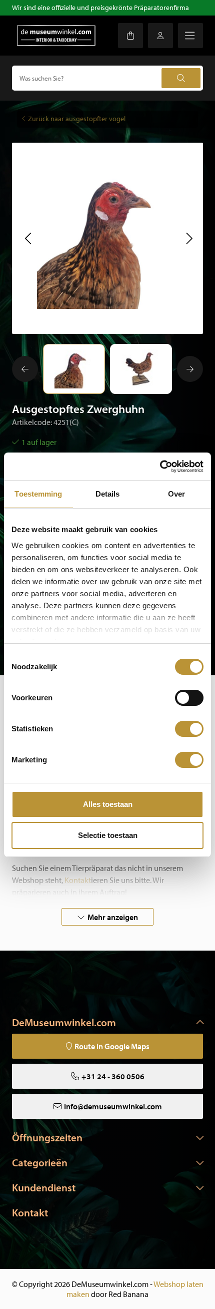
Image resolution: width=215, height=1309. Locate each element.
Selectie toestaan (108, 835)
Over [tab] (176, 494)
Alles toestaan (107, 804)
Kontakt (30, 1212)
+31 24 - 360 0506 (113, 1076)
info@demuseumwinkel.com (113, 1106)
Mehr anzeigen (113, 917)
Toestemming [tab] (38, 494)
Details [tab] (108, 494)
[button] (28, 238)
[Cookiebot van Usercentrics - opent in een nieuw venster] (160, 466)
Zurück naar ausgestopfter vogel (77, 118)
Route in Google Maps (112, 1046)
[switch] (189, 698)
